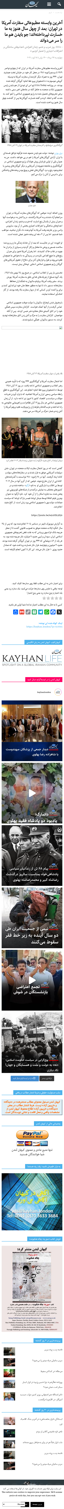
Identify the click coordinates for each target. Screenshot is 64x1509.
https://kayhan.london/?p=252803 (44, 627)
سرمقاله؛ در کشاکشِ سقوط (51, 1371)
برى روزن (58, 153)
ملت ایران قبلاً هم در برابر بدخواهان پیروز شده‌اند (42, 1442)
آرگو (27, 485)
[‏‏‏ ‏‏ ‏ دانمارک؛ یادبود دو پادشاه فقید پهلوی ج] (32, 793)
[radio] (60, 599)
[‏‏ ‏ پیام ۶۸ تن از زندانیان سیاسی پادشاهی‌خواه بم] (32, 855)
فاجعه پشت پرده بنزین (53, 1350)
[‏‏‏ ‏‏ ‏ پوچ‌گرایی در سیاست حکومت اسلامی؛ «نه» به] (32, 1042)
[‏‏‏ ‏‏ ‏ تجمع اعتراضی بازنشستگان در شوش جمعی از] (32, 980)
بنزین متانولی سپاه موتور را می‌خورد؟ (47, 1360)
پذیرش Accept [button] (37, 1504)
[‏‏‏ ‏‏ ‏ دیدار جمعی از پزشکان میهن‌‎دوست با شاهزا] (32, 730)
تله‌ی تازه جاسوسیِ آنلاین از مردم (49, 1432)
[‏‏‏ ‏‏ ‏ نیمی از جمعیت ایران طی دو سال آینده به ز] (32, 918)
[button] (59, 4)
